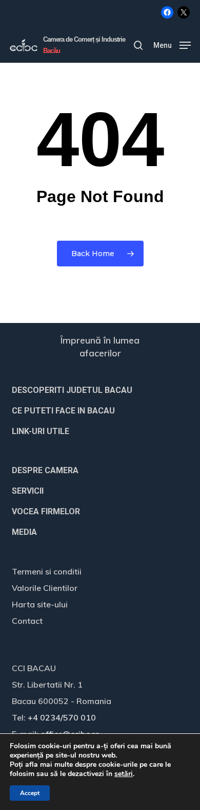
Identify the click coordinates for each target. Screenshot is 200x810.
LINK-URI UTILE (40, 431)
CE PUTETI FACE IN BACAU (63, 411)
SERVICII (28, 491)
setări (123, 774)
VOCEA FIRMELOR (46, 511)
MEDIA (24, 532)
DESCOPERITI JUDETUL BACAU (72, 390)
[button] (172, 44)
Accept (29, 793)
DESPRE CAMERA (45, 470)
